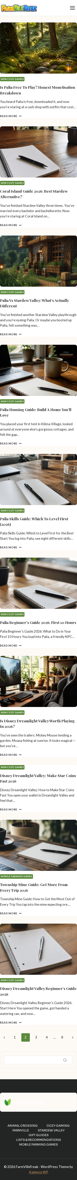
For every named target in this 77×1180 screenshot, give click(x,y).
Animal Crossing (23, 1125)
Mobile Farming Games (16, 876)
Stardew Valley (51, 1130)
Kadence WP (38, 1172)
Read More (11, 116)
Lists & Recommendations (38, 1140)
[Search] (65, 1060)
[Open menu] (72, 8)
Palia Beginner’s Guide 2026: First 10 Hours (38, 622)
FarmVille (20, 1130)
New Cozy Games (12, 79)
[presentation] (38, 48)
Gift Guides (39, 1135)
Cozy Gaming (58, 1125)
